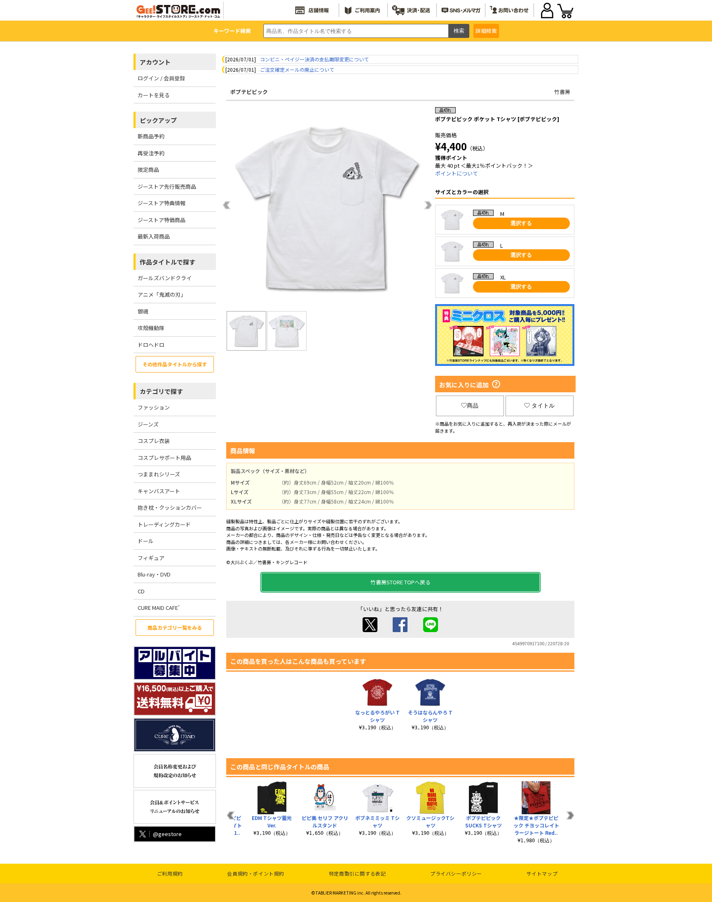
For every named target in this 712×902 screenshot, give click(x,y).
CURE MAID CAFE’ (159, 607)
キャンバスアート (159, 491)
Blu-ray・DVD (154, 574)
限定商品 (148, 169)
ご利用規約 (170, 873)
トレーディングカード (164, 524)
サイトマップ (542, 873)
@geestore (167, 834)
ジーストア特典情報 (161, 203)
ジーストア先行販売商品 (167, 186)
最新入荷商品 (154, 236)
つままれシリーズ (159, 474)
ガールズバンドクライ (165, 278)
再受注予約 (151, 153)
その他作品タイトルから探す (175, 364)
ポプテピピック (249, 92)
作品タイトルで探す (167, 262)
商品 (472, 405)
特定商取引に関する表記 (357, 873)
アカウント (155, 62)
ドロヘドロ (151, 345)
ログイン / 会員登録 (161, 78)
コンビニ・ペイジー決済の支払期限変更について (314, 59)
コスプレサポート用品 (164, 458)
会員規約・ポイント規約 (255, 873)
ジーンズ (148, 424)
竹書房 (562, 92)
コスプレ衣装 (154, 441)
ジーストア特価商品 (161, 220)
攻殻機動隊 (151, 328)
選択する (521, 223)
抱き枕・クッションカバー (170, 507)
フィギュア (151, 558)
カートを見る (154, 95)
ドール (146, 541)
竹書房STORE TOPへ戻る (400, 582)
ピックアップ (158, 120)
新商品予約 (151, 136)
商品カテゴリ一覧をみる (175, 627)
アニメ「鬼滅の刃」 (162, 294)
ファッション (154, 407)
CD (141, 591)
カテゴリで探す (161, 391)
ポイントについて (456, 173)
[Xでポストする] (370, 630)
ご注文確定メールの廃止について (297, 69)
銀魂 (143, 311)
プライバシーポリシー (456, 873)
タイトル (543, 405)
